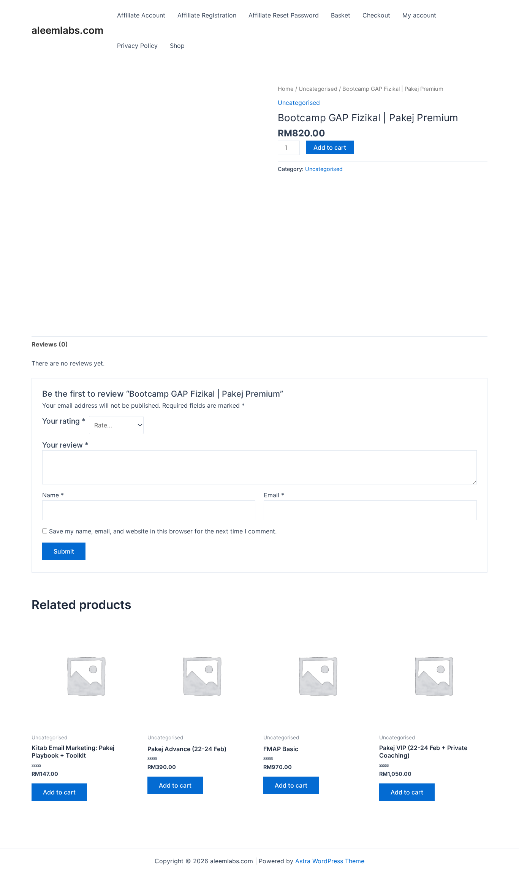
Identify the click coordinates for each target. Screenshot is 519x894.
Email (274, 495)
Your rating (63, 421)
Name (53, 495)
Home (286, 88)
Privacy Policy (137, 45)
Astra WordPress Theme (329, 861)
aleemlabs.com (67, 30)
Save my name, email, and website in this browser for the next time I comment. (163, 531)
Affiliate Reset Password (283, 15)
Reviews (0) (50, 344)
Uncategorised (318, 88)
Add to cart (329, 147)
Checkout (376, 15)
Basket (340, 15)
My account (419, 15)
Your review (65, 444)
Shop (177, 45)
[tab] (50, 344)
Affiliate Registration (206, 15)
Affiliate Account (141, 15)
